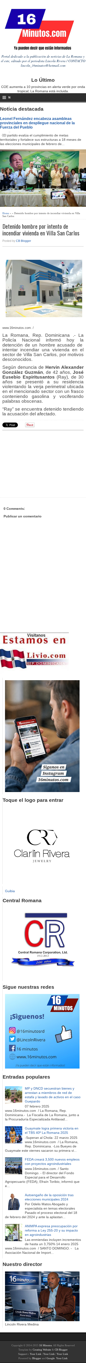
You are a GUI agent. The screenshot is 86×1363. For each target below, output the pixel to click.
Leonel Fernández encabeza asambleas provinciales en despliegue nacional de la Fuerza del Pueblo (37, 122)
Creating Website (42, 1349)
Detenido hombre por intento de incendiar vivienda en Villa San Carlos (40, 230)
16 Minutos (45, 1345)
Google (51, 1358)
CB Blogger (23, 241)
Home (5, 213)
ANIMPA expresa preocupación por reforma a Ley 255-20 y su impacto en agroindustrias (51, 1230)
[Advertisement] (39, 463)
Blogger (36, 1358)
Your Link (35, 1353)
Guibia (10, 891)
